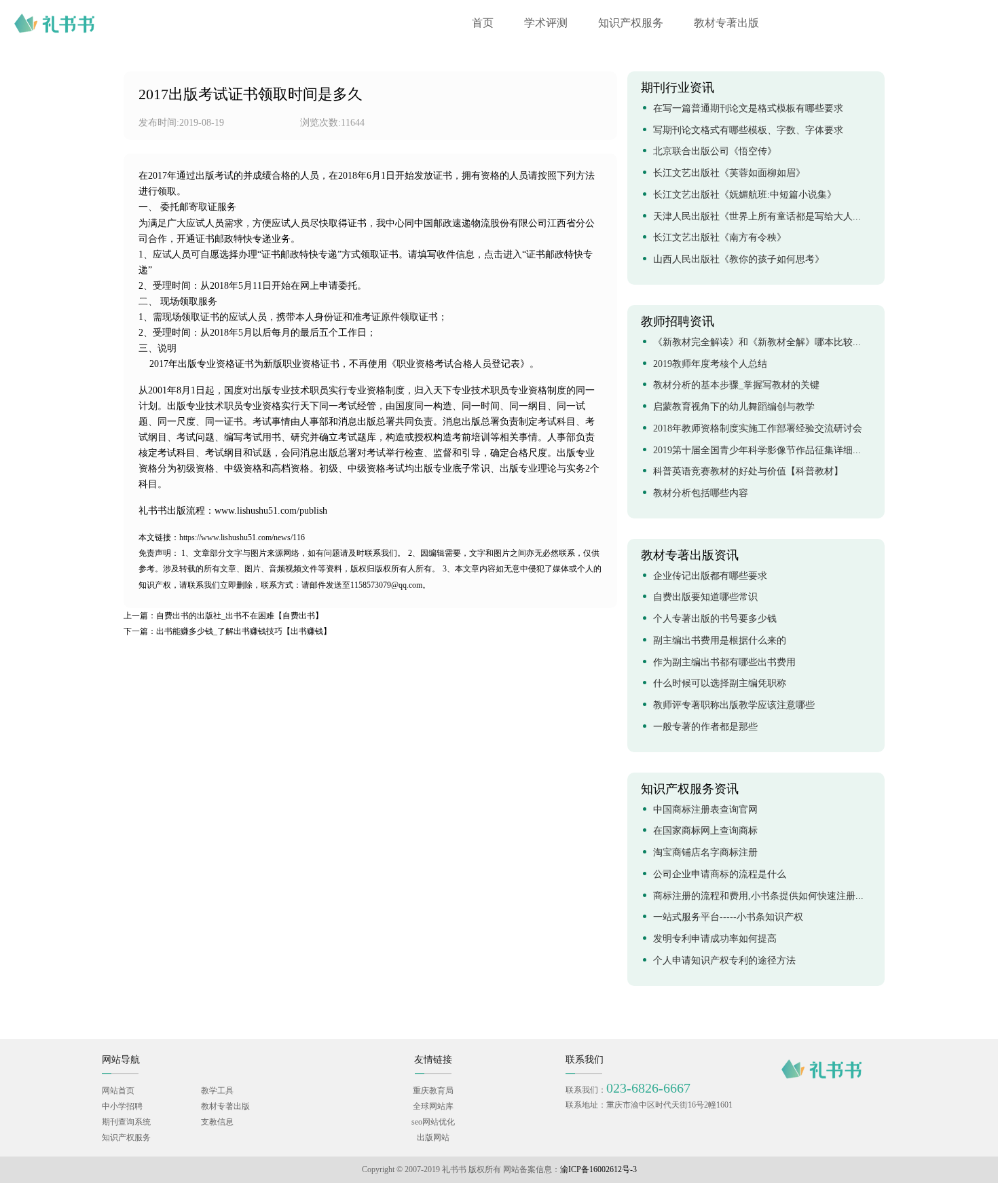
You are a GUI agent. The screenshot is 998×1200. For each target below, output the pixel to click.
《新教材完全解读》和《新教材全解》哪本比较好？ (762, 343)
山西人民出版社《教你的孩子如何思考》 (738, 260)
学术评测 (546, 23)
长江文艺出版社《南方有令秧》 (719, 238)
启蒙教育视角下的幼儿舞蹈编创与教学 (734, 407)
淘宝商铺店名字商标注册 (705, 853)
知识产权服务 (630, 23)
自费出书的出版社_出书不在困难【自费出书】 (223, 616)
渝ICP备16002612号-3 (598, 1169)
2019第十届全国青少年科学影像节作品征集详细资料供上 (772, 451)
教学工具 (217, 1091)
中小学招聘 (122, 1106)
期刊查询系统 (126, 1122)
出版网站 (433, 1137)
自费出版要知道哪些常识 (705, 598)
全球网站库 (433, 1106)
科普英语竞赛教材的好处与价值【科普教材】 (748, 472)
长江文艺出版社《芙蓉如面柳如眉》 (729, 174)
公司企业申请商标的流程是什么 (719, 875)
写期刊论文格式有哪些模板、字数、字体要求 (748, 131)
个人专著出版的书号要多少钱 (715, 619)
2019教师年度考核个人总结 (710, 364)
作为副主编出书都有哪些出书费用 (724, 663)
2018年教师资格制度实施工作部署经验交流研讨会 (757, 429)
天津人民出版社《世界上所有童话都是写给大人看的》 (767, 217)
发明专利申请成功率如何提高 (715, 939)
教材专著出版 (726, 23)
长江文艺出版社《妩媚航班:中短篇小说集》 (744, 195)
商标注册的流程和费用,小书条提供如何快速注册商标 (763, 897)
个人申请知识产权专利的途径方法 (724, 961)
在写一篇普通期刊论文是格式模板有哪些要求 (748, 109)
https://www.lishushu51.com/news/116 (221, 537)
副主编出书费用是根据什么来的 (719, 641)
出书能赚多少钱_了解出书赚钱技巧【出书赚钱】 (227, 631)
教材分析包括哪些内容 (700, 494)
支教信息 (217, 1122)
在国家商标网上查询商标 (705, 831)
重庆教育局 (433, 1091)
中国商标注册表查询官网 (705, 810)
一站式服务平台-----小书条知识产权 (728, 918)
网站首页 (118, 1091)
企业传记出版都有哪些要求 (710, 576)
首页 (483, 23)
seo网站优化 (433, 1122)
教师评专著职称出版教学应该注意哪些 (734, 706)
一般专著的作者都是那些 (706, 727)
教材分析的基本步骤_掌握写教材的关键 (736, 386)
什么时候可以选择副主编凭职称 (719, 684)
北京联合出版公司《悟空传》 (715, 152)
